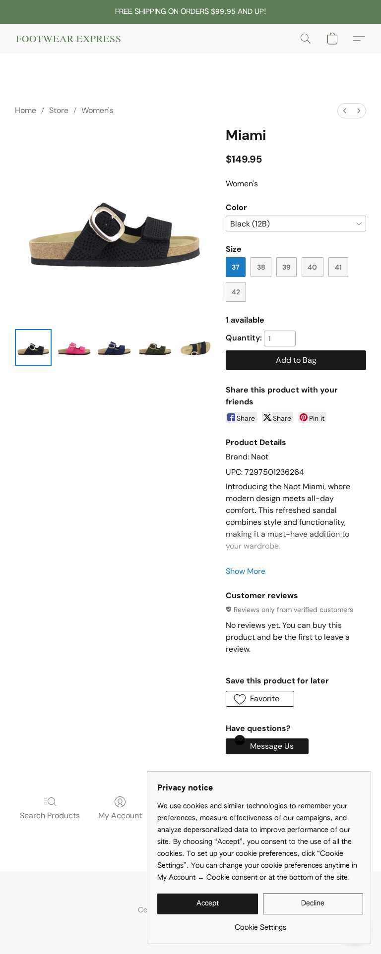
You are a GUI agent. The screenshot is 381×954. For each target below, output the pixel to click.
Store (58, 110)
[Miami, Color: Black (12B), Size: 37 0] (33, 347)
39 (286, 267)
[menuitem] (345, 111)
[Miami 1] (74, 347)
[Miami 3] (154, 347)
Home (25, 110)
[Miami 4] (195, 347)
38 (261, 267)
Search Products (50, 815)
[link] (260, 924)
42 (236, 291)
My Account (120, 815)
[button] (69, 39)
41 (338, 267)
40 (312, 267)
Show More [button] (245, 571)
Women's (97, 110)
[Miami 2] (114, 347)
